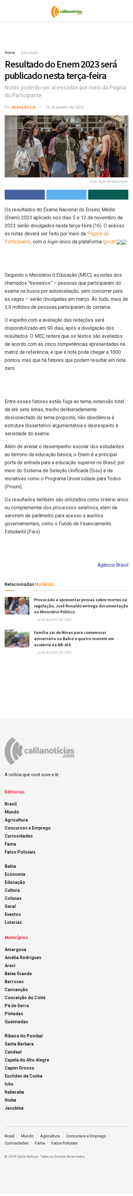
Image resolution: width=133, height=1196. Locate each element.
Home (10, 53)
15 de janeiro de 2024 (64, 107)
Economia (15, 874)
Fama (10, 844)
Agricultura (16, 819)
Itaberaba (14, 1092)
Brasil (11, 803)
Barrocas (14, 981)
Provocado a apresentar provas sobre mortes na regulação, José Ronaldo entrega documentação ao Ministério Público (81, 606)
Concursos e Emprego (28, 828)
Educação (30, 53)
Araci (10, 965)
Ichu (9, 1084)
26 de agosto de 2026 (53, 620)
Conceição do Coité (25, 997)
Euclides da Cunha (23, 1076)
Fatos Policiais (20, 852)
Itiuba (10, 1100)
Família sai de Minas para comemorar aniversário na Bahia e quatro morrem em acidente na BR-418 (74, 638)
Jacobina (14, 1108)
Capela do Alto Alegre (27, 1059)
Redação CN (23, 107)
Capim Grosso (19, 1068)
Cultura (12, 890)
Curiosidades (19, 836)
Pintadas (14, 1013)
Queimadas (16, 1021)
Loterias (13, 922)
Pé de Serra (17, 1005)
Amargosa (15, 949)
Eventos (13, 914)
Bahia (10, 866)
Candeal (13, 1051)
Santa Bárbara (19, 1043)
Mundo (12, 811)
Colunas (13, 898)
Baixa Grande (18, 973)
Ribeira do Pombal (24, 1035)
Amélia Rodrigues (23, 957)
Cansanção (16, 989)
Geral (10, 906)
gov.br (109, 242)
